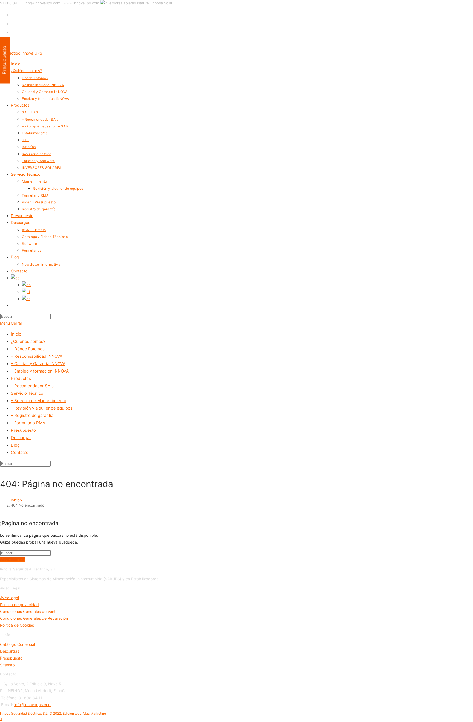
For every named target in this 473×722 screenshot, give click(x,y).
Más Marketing (94, 713)
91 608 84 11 (10, 3)
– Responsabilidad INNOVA (36, 356)
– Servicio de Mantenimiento (38, 400)
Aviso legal (9, 597)
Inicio (16, 334)
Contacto (19, 452)
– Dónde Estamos (28, 348)
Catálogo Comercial (17, 644)
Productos (21, 378)
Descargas (21, 437)
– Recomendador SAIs (32, 385)
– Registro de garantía (32, 415)
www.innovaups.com (81, 3)
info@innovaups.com (42, 3)
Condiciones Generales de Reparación (34, 618)
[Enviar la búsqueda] (54, 464)
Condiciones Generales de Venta (29, 611)
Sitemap (7, 665)
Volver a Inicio (12, 559)
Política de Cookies (17, 625)
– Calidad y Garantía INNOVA (38, 363)
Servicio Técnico (27, 393)
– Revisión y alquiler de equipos (42, 408)
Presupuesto (23, 430)
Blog (15, 445)
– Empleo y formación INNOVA (40, 371)
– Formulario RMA (28, 422)
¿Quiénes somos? (28, 341)
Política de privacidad (19, 604)
